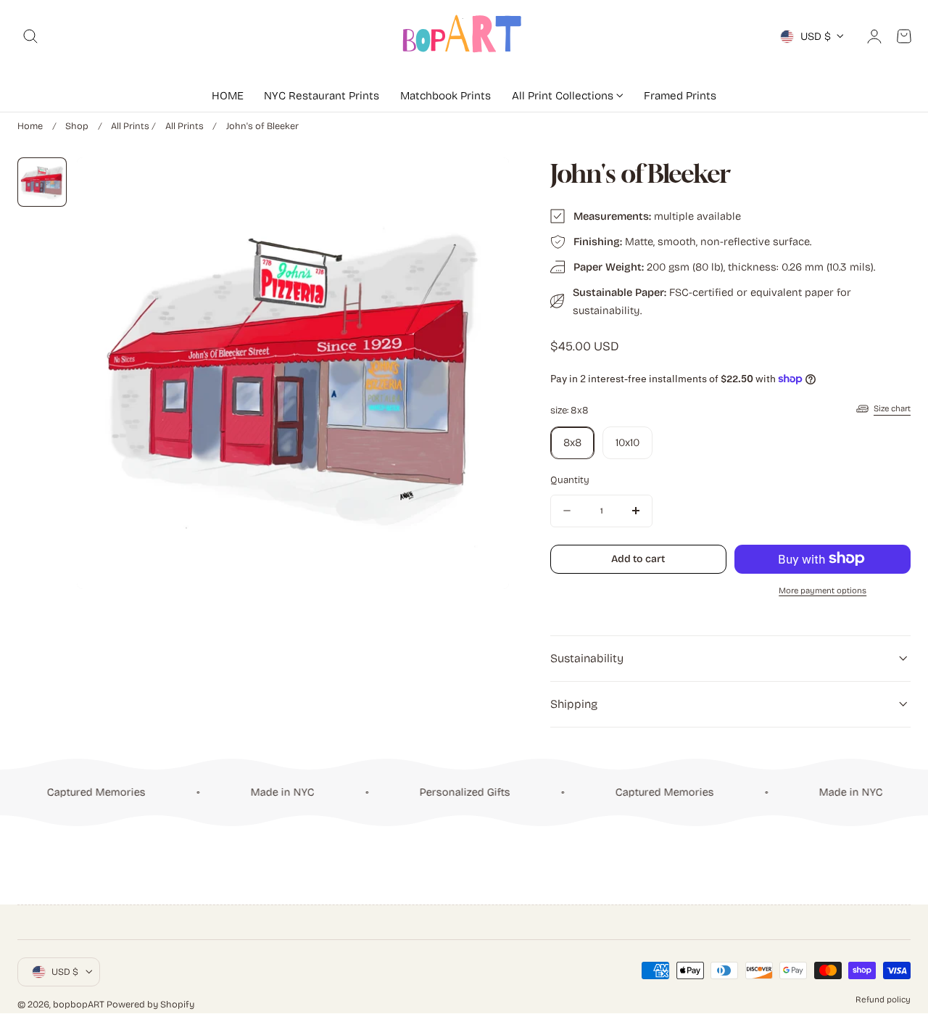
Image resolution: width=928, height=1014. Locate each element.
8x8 (572, 441)
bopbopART (78, 1004)
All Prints (130, 125)
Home (30, 125)
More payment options (822, 590)
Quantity (569, 479)
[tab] (42, 182)
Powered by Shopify (150, 1004)
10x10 (627, 441)
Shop (76, 125)
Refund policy (883, 999)
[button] (30, 36)
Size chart (892, 408)
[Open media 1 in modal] (482, 183)
